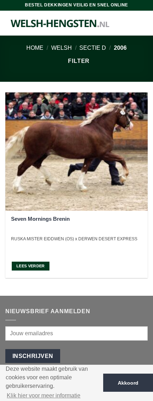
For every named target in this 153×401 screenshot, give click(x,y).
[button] (76, 61)
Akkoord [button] (128, 383)
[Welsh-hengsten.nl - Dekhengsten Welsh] (60, 23)
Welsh (61, 48)
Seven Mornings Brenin (40, 219)
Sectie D (92, 48)
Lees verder (30, 266)
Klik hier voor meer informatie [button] (43, 395)
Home (34, 48)
